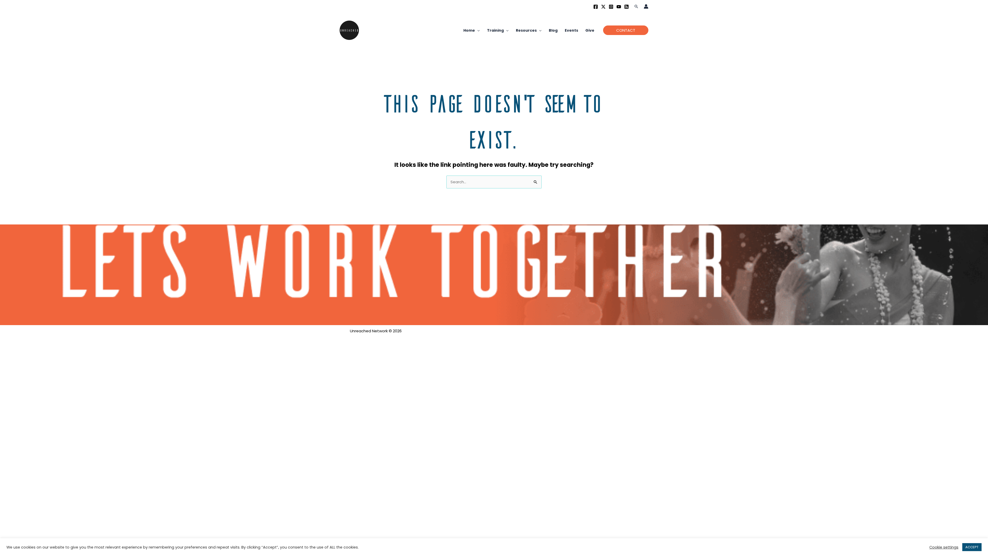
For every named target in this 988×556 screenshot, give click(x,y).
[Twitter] (603, 6)
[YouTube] (618, 6)
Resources (526, 30)
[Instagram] (611, 6)
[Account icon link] (646, 6)
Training (495, 30)
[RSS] (626, 6)
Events (571, 30)
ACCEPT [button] (971, 547)
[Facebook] (595, 6)
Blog (553, 30)
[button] (636, 6)
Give (589, 30)
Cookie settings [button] (943, 547)
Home (469, 30)
